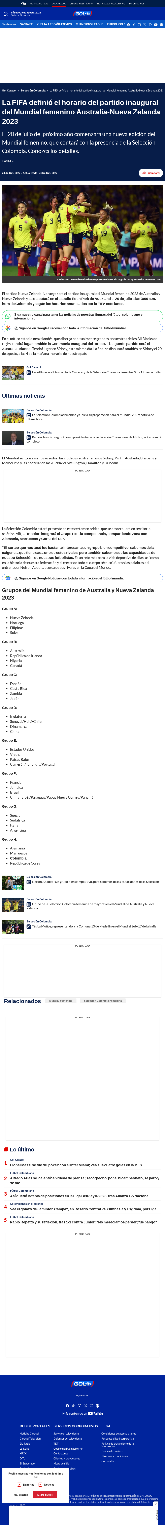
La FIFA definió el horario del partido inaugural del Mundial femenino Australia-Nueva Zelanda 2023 (107, 90)
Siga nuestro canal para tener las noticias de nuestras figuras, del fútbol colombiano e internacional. (78, 316)
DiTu (22, 1458)
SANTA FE (26, 24)
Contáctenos (61, 1453)
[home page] (23, 3)
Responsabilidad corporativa (117, 1438)
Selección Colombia (33, 90)
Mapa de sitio (61, 1463)
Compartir (154, 173)
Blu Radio (25, 1443)
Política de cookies (112, 1451)
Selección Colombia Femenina (103, 1000)
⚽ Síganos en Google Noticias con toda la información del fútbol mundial (69, 578)
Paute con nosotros (65, 1468)
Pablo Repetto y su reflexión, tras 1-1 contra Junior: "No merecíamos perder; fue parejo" (83, 1222)
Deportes (28, 1484)
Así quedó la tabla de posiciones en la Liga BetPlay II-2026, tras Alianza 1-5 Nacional (80, 1196)
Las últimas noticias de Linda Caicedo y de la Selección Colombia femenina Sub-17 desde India (96, 372)
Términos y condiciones (114, 1456)
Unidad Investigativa (81, 4)
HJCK (23, 1453)
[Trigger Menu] (5, 14)
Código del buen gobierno (68, 1448)
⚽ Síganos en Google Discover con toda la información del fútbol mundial (70, 328)
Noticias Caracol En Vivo (111, 4)
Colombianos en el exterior (26, 1203)
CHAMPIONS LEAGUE (89, 24)
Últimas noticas (39, 4)
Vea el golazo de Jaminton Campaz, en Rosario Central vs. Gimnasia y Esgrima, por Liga (83, 1209)
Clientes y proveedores (67, 1458)
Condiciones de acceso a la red (118, 1433)
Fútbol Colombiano (22, 1173)
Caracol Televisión (30, 1438)
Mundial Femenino (60, 1000)
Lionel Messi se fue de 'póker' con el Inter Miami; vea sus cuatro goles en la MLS (76, 1165)
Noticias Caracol (29, 1433)
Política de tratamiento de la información (117, 1445)
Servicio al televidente (66, 1433)
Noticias (49, 1484)
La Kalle (24, 1448)
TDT (56, 1443)
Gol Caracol (59, 4)
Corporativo (108, 1461)
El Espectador (28, 1463)
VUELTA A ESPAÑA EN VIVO (54, 24)
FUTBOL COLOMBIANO (121, 24)
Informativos (136, 4)
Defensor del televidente (68, 1438)
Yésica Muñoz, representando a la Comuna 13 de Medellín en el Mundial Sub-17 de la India (94, 926)
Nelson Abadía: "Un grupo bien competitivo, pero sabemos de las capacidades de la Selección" (96, 881)
